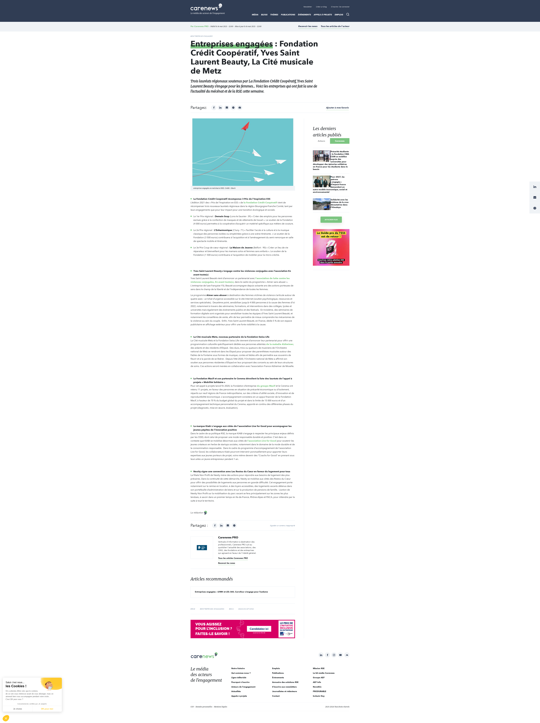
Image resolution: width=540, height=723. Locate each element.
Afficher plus (331, 220)
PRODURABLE (319, 691)
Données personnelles (204, 707)
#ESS (231, 609)
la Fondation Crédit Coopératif (260, 202)
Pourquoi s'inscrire (240, 682)
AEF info (317, 682)
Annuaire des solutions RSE (285, 682)
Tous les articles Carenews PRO (233, 558)
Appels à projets (323, 15)
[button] (6, 718)
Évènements (304, 15)
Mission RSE (319, 668)
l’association (261, 440)
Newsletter (307, 7)
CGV (192, 707)
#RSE (193, 609)
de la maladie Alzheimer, (280, 344)
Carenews (340, 141)
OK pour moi (47, 709)
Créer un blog (321, 7)
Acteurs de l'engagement (243, 687)
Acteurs (321, 141)
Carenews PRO (201, 26)
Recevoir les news (307, 26)
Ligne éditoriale (238, 677)
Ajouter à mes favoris (337, 107)
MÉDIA (255, 15)
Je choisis (17, 709)
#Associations (246, 609)
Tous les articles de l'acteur (335, 26)
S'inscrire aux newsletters (284, 687)
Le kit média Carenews (324, 673)
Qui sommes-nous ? (241, 673)
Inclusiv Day (319, 696)
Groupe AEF (319, 677)
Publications (288, 15)
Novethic (317, 687)
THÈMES (274, 15)
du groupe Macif (266, 386)
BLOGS (264, 15)
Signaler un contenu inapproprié (282, 526)
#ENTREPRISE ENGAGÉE (202, 36)
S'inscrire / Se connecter (340, 7)
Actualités (236, 691)
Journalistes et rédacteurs (284, 691)
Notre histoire (238, 668)
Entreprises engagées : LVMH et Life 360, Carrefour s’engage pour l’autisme (231, 592)
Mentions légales (220, 707)
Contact (276, 696)
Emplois (339, 15)
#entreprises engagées (212, 609)
